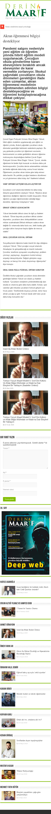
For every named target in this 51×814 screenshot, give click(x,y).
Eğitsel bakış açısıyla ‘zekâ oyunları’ (31, 672)
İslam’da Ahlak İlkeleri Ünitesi (16, 349)
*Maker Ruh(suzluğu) (25, 771)
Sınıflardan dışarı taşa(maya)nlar (29, 741)
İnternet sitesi (8, 490)
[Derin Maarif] (25, 10)
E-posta (6, 481)
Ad (4, 473)
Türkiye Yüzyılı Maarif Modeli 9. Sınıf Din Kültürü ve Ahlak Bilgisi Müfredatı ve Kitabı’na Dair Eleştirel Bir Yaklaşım (25, 419)
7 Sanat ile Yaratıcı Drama (27, 608)
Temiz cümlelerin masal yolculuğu (18, 27)
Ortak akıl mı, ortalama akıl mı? (29, 720)
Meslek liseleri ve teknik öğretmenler (31, 694)
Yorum (6, 448)
